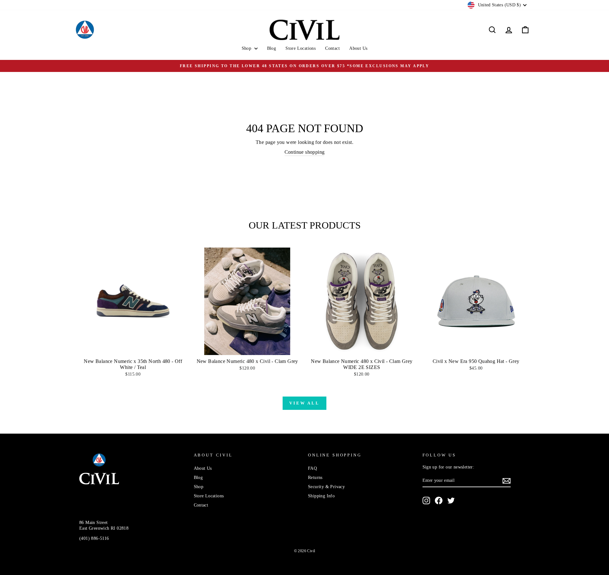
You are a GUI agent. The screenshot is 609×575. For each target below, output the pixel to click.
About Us (358, 48)
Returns (315, 477)
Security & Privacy (326, 486)
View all (304, 403)
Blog (271, 48)
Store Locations (300, 48)
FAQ (312, 468)
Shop (247, 48)
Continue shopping (305, 152)
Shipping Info (321, 496)
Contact (332, 48)
